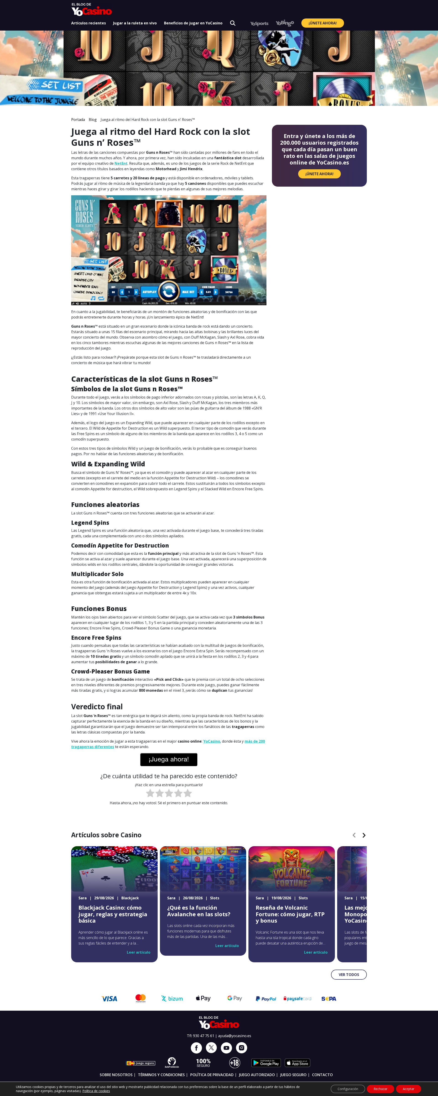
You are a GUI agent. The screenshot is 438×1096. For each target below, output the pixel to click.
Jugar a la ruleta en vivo (135, 23)
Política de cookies (96, 1091)
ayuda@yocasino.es (234, 1035)
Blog (93, 119)
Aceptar (408, 1089)
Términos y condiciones (161, 1074)
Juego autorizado (257, 1074)
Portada (78, 119)
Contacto (322, 1074)
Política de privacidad (212, 1074)
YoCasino (211, 741)
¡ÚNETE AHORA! (323, 23)
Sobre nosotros (116, 1074)
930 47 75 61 (203, 1035)
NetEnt (121, 163)
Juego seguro (293, 1074)
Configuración (348, 1089)
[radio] (150, 794)
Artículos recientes (88, 23)
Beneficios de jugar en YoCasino (193, 23)
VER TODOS (349, 974)
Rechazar (380, 1089)
